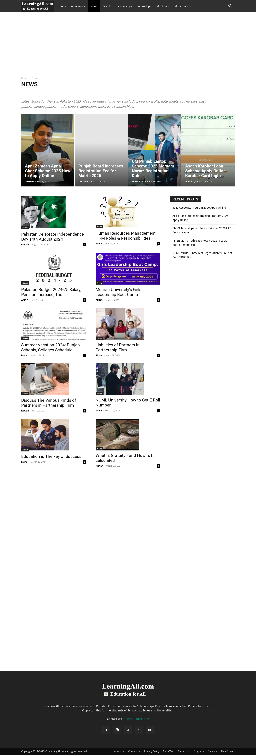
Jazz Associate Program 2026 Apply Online (199, 207)
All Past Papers (60, 92)
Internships (144, 6)
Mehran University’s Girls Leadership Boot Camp (118, 292)
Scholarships (124, 6)
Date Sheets (124, 92)
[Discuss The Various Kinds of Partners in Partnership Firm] (53, 379)
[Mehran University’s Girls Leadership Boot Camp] (128, 269)
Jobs (63, 6)
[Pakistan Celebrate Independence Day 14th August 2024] (53, 212)
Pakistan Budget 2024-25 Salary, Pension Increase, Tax (51, 292)
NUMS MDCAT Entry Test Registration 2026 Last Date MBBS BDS (202, 255)
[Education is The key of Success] (53, 435)
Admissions (78, 6)
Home (24, 78)
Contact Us (134, 751)
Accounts (27, 92)
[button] (230, 6)
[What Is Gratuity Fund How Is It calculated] (128, 435)
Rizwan (25, 244)
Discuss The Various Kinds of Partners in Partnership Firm (48, 403)
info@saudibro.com (136, 719)
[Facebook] (106, 730)
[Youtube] (150, 730)
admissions (42, 92)
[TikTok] (128, 730)
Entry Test (168, 751)
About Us (119, 751)
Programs (198, 751)
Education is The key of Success (51, 456)
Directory (140, 92)
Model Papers (183, 6)
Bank (91, 92)
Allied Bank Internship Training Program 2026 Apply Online (200, 218)
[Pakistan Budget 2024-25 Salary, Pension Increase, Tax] (53, 269)
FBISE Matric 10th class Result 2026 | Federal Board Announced (200, 242)
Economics (154, 92)
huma (188, 181)
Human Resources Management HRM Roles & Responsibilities (126, 236)
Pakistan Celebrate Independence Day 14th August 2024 (52, 237)
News (93, 6)
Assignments (78, 92)
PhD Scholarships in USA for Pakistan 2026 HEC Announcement (202, 230)
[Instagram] (117, 730)
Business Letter (106, 92)
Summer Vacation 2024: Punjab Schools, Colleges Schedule (50, 347)
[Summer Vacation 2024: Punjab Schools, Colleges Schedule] (53, 324)
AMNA (24, 299)
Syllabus (212, 751)
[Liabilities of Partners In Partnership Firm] (128, 324)
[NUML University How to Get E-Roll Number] (128, 379)
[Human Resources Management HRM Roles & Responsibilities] (128, 212)
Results (107, 6)
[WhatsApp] (139, 730)
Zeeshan (29, 181)
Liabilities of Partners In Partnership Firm (118, 347)
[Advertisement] (128, 46)
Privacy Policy (151, 751)
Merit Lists (163, 6)
